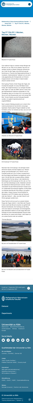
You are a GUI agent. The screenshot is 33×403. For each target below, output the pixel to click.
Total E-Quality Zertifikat (8, 360)
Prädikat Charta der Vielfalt (9, 362)
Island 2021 (8, 23)
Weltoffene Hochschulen (8, 371)
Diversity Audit (22, 362)
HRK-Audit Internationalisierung (10, 369)
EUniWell (10, 353)
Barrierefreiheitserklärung (17, 327)
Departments (7, 313)
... (3, 23)
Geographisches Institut (12, 4)
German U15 (18, 353)
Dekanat (5, 306)
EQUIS (8, 380)
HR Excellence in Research (9, 373)
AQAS (13, 380)
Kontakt (4, 330)
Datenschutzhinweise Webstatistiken (12, 398)
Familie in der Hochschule (21, 387)
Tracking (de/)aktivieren (8, 400)
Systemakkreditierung (23, 380)
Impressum (21, 328)
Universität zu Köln (12, 3)
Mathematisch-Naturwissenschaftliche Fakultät (15, 21)
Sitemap (14, 328)
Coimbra (4, 353)
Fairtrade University (7, 387)
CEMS (3, 380)
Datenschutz (5, 327)
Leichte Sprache (6, 328)
